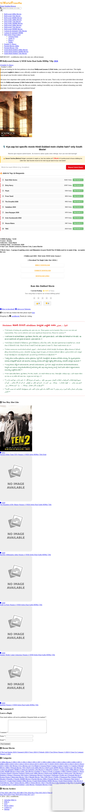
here (33, 313)
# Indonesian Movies (36, 775)
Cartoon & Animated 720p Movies (15, 31)
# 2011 (16, 764)
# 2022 (70, 764)
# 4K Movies (13, 766)
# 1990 (13, 762)
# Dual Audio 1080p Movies (69, 769)
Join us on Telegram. (24, 309)
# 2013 (26, 764)
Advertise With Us (10, 800)
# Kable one (63, 775)
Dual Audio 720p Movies (12, 21)
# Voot (50, 785)
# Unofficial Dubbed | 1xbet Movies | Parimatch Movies (29, 785)
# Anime (54, 766)
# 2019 (55, 764)
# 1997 (38, 762)
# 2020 (60, 764)
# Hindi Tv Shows (78, 771)
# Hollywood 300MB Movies (53, 773)
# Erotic (50, 771)
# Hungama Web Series (21, 775)
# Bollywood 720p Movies (73, 768)
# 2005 (68, 762)
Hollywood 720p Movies (12, 27)
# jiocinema (47, 775)
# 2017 (45, 764)
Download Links (42, 276)
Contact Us (8, 807)
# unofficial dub (5, 785)
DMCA (6, 802)
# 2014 (31, 764)
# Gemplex (57, 771)
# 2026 (6, 766)
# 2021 (65, 764)
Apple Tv (11, 38)
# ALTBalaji (35, 766)
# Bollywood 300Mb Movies (54, 768)
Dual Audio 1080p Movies (13, 20)
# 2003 (58, 762)
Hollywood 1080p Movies (12, 25)
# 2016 (40, 764)
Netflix (10, 42)
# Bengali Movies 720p (18, 768)
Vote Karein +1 (78, 180)
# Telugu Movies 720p (36, 783)
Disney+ (11, 40)
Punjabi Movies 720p (11, 48)
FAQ (5, 804)
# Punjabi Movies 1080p (39, 779)
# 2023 (75, 764)
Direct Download (42, 265)
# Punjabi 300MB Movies (22, 779)
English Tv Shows (10, 44)
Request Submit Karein (75, 167)
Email (2, 740)
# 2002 (53, 762)
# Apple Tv (67, 766)
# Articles (74, 766)
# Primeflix (9, 779)
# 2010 (11, 764)
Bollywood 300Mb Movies (13, 18)
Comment (4, 732)
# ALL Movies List (24, 766)
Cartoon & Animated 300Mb (13, 33)
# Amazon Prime (45, 766)
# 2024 (80, 764)
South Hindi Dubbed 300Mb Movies (16, 51)
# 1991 (18, 762)
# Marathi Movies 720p (36, 777)
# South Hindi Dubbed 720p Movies (70, 781)
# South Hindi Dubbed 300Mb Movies (45, 781)
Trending (7, 6)
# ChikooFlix (48, 769)
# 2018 (50, 764)
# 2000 (48, 762)
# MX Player (48, 777)
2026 (56, 61)
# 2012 (21, 764)
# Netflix (56, 777)
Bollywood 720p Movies (12, 16)
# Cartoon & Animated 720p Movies (31, 769)
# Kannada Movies (73, 775)
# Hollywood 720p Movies (72, 773)
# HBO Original (66, 771)
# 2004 (63, 762)
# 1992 (23, 762)
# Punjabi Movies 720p (55, 779)
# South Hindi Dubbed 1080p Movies (19, 781)
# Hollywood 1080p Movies (33, 773)
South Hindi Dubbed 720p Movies (15, 53)
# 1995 (33, 762)
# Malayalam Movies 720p (19, 777)
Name (2, 736)
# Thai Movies (49, 783)
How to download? (8, 309)
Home (2, 6)
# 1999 (43, 762)
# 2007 (78, 762)
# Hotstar (9, 775)
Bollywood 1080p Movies (12, 14)
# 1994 (28, 762)
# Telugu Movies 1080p (21, 783)
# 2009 (6, 764)
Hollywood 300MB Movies (13, 29)
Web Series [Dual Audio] (12, 35)
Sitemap (6, 809)
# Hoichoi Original (18, 773)
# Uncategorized (79, 783)
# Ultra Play (69, 783)
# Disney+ (56, 769)
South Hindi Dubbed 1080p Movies (16, 50)
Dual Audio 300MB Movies (13, 23)
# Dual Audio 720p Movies (24, 771)
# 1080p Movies (5, 762)
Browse (13, 6)
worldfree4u (15, 316)
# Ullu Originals (59, 783)
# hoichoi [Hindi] (6, 773)
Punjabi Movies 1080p (11, 46)
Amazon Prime (13, 36)
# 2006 (73, 762)
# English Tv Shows (6, 65)
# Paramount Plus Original (68, 777)
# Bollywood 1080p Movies (35, 768)
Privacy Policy (9, 805)
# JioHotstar (55, 775)
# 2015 (35, 764)
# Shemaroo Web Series (71, 779)
